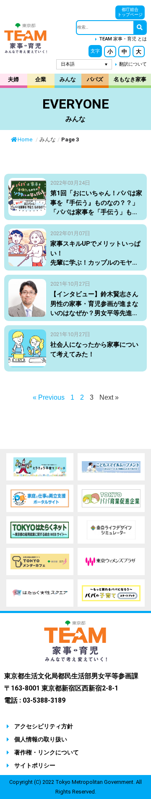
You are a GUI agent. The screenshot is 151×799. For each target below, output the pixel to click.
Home (26, 139)
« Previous (49, 397)
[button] (95, 51)
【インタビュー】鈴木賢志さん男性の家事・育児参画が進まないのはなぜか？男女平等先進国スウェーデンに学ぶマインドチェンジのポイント (94, 313)
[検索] (139, 27)
